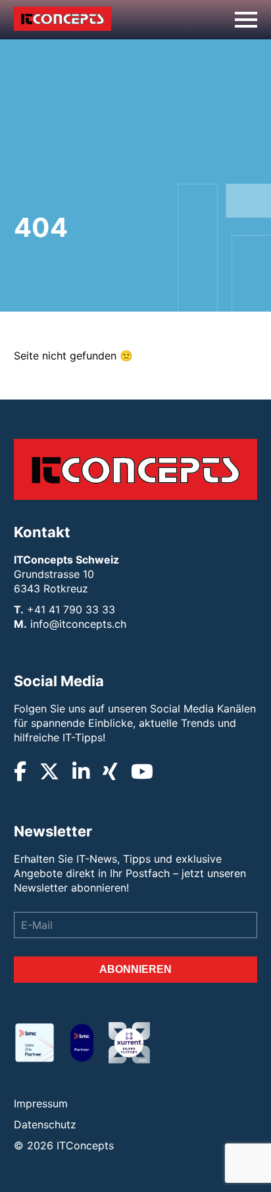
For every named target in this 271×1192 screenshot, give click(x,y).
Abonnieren (135, 969)
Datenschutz (45, 1124)
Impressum (41, 1103)
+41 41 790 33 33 (71, 609)
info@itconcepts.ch (78, 623)
